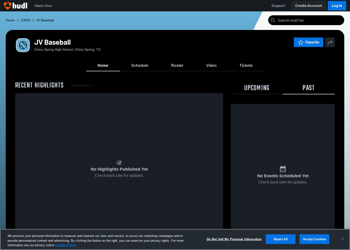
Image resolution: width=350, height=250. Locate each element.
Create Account (308, 5)
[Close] (342, 239)
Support (278, 5)
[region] (175, 239)
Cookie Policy (65, 245)
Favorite (312, 42)
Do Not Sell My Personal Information (234, 239)
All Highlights (80, 85)
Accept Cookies (314, 239)
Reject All (281, 239)
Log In (337, 5)
